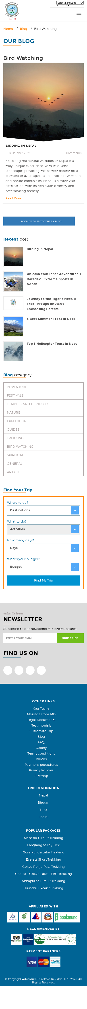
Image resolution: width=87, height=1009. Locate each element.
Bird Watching (20, 446)
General (14, 463)
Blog (23, 29)
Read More (13, 198)
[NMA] (36, 917)
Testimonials (41, 725)
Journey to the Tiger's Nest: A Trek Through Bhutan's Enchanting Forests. (51, 304)
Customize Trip (41, 731)
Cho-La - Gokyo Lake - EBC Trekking (43, 874)
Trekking (15, 438)
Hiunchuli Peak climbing (43, 888)
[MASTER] (43, 962)
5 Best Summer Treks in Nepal (52, 319)
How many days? (20, 540)
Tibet (43, 810)
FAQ (41, 742)
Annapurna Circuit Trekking (43, 881)
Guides (13, 429)
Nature (13, 412)
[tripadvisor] (16, 939)
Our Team (41, 708)
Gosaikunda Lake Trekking (43, 852)
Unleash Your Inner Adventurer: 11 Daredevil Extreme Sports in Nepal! (55, 279)
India (43, 817)
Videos (41, 759)
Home (8, 29)
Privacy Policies (41, 770)
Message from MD (41, 714)
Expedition (17, 421)
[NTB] (12, 917)
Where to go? (17, 502)
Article (13, 472)
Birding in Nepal (21, 146)
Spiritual (15, 455)
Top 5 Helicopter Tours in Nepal (53, 344)
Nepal (43, 795)
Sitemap (41, 776)
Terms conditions (41, 753)
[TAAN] (24, 917)
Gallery (41, 748)
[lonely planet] (28, 939)
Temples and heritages (28, 404)
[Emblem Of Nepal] (47, 917)
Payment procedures (41, 764)
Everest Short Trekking (43, 859)
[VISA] (32, 962)
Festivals (15, 395)
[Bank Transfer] (55, 962)
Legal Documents (41, 720)
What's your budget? (23, 559)
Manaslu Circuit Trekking (43, 838)
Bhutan (43, 802)
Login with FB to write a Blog (41, 221)
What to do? (17, 521)
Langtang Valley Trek (43, 845)
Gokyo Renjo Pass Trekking (43, 866)
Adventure (17, 387)
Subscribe (70, 638)
